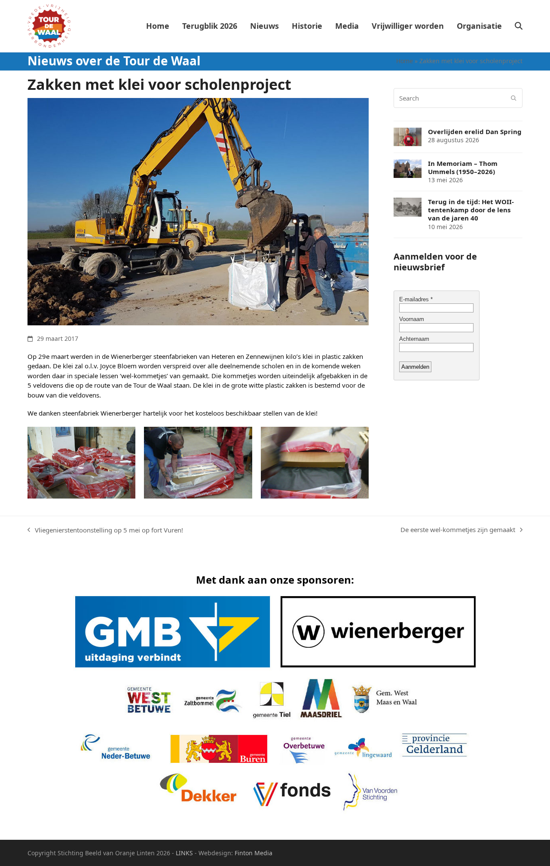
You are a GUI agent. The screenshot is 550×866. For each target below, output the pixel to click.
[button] (518, 26)
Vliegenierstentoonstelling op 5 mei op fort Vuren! (105, 530)
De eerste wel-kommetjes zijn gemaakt (457, 530)
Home (404, 61)
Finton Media (253, 853)
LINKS (184, 853)
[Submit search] (513, 98)
